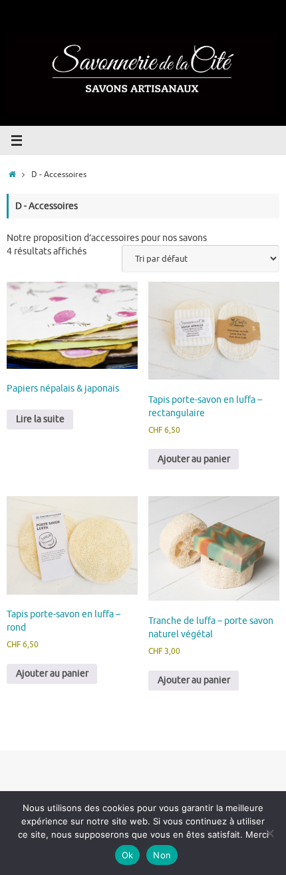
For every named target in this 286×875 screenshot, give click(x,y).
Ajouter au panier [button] (194, 459)
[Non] (269, 833)
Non (162, 855)
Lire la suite (40, 419)
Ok (128, 855)
